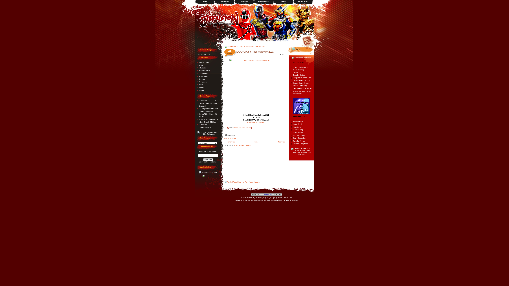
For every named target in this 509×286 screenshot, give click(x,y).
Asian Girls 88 (298, 121)
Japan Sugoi (297, 124)
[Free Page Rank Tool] (208, 172)
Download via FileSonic (255, 123)
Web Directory (274, 199)
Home (205, 1)
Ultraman (202, 79)
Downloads (225, 1)
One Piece (242, 127)
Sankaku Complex (299, 141)
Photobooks (203, 82)
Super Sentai (203, 76)
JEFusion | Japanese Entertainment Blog (254, 197)
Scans (248, 127)
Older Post (281, 142)
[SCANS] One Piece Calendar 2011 (255, 51)
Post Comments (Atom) (242, 145)
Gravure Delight (204, 62)
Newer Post (231, 142)
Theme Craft (281, 200)
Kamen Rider (203, 74)
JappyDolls (297, 127)
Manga (201, 88)
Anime (236, 127)
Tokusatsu (202, 68)
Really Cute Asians (299, 138)
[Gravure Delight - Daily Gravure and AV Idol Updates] (244, 47)
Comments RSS (263, 1)
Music (201, 85)
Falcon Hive (272, 200)
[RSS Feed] (308, 40)
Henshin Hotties (204, 71)
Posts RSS (244, 1)
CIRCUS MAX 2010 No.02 (302, 89)
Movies (201, 90)
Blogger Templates (292, 200)
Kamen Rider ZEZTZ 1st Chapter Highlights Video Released (208, 103)
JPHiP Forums (298, 132)
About (283, 1)
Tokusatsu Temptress (300, 144)
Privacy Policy (303, 1)
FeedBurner (213, 162)
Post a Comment (230, 138)
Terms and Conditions (261, 199)
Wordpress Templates (250, 200)
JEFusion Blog (298, 130)
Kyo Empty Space (299, 135)
